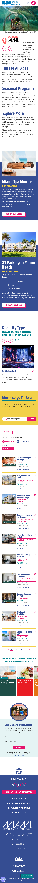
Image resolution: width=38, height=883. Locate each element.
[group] (8, 681)
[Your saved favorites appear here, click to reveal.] (24, 3)
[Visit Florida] (19, 865)
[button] (32, 346)
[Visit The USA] (19, 859)
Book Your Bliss (13, 214)
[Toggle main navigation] (33, 3)
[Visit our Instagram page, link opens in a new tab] (13, 785)
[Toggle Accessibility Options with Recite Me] (28, 3)
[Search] (31, 419)
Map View (24, 441)
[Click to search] (5, 419)
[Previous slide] (4, 340)
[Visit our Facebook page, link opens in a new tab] (18, 785)
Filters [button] (6, 432)
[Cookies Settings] (3, 879)
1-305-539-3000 (21, 840)
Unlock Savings (13, 305)
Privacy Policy (19, 755)
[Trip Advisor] (19, 871)
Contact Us (20, 848)
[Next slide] (10, 340)
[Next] (29, 649)
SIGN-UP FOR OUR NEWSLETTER (19, 792)
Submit (19, 747)
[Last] (31, 649)
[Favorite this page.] (4, 48)
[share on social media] (10, 48)
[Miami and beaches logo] (19, 825)
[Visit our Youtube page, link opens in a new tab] (24, 785)
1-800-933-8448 (20, 844)
